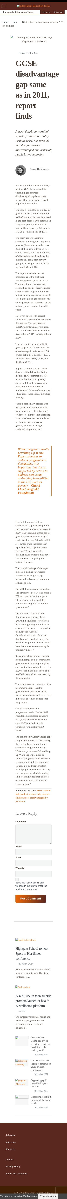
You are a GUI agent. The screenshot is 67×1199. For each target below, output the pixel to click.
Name (18, 846)
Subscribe (58, 12)
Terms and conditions (16, 1173)
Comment (20, 821)
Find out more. (30, 1196)
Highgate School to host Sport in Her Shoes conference (31, 953)
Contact (9, 1159)
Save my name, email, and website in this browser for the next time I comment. (31, 885)
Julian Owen (27, 964)
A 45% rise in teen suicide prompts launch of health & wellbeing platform (33, 1001)
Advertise (10, 1135)
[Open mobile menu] (3, 6)
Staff (24, 1011)
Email (18, 857)
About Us (10, 1149)
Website (19, 868)
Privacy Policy (13, 1166)
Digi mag (46, 12)
